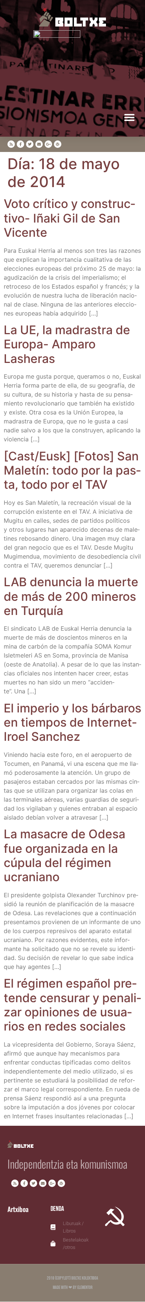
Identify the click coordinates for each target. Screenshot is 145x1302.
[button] (129, 117)
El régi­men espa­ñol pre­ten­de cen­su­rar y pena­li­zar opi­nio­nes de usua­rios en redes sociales (72, 1005)
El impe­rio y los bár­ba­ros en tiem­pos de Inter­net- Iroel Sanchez (72, 722)
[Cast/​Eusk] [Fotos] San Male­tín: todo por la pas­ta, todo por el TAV (72, 470)
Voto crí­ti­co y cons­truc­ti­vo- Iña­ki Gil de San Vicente (69, 218)
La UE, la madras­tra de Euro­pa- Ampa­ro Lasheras (67, 344)
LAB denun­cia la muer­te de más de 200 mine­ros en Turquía (71, 596)
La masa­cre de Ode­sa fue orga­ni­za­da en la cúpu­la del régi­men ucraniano (64, 855)
